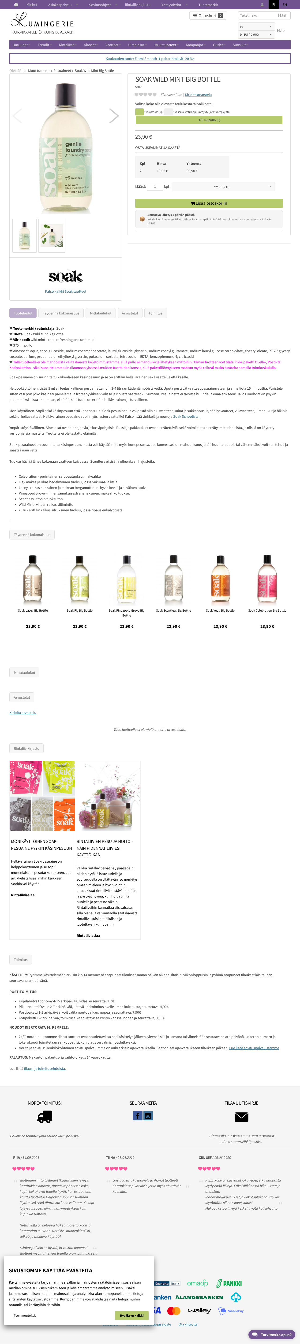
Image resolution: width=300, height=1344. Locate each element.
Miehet (31, 4)
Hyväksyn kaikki (132, 1315)
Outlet (218, 44)
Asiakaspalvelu (60, 4)
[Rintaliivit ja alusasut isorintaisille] (16, 4)
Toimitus (155, 313)
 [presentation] (114, 115)
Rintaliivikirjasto (137, 4)
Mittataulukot (100, 313)
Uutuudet (20, 44)
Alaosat (90, 44)
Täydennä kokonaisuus (61, 313)
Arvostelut (130, 313)
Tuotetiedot (23, 313)
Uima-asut (136, 44)
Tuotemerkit (208, 4)
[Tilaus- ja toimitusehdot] (44, 1118)
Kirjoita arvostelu (198, 94)
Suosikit (239, 44)
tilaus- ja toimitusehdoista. (45, 1068)
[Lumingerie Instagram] (148, 1115)
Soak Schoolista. (186, 416)
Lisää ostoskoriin (211, 203)
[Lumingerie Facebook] (137, 1115)
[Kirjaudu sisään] (262, 5)
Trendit (43, 44)
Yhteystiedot (171, 4)
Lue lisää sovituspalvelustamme (254, 1047)
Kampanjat (194, 44)
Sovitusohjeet (100, 4)
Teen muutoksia (25, 1315)
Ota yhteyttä (188, 1324)
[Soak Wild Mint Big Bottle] (66, 147)
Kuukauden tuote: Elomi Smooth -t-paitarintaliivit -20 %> (150, 58)
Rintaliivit (66, 44)
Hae (281, 30)
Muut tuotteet (165, 44)
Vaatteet (111, 44)
